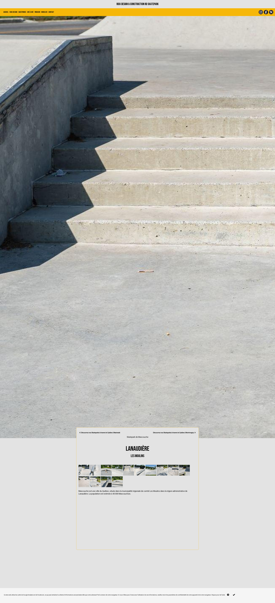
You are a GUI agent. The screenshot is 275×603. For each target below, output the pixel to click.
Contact (51, 12)
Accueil (5, 12)
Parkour (37, 12)
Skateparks (22, 12)
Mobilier (44, 12)
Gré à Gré (30, 12)
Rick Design (13, 12)
